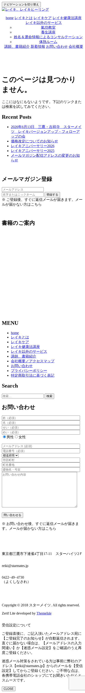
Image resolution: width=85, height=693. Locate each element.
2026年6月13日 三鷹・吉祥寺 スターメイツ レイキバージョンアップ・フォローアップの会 (46, 131)
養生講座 (48, 32)
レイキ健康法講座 (67, 18)
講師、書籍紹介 (17, 46)
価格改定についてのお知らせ (34, 141)
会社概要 (76, 46)
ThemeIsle (43, 613)
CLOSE (9, 688)
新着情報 (38, 46)
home (10, 18)
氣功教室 (48, 27)
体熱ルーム (48, 42)
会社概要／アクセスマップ (32, 361)
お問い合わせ (57, 46)
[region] (42, 267)
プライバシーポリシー (29, 371)
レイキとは (24, 18)
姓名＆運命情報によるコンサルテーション (48, 37)
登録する (52, 194)
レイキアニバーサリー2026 (32, 146)
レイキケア (43, 18)
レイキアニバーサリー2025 (32, 151)
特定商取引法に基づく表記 (32, 375)
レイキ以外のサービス (44, 23)
